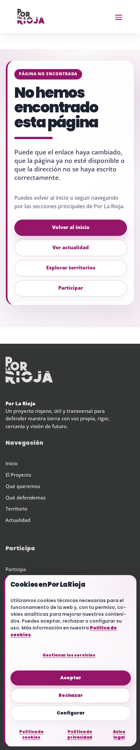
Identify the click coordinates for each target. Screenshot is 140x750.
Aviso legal (119, 734)
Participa (16, 569)
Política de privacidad (79, 734)
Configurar (70, 713)
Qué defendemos (26, 498)
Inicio (12, 464)
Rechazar (71, 695)
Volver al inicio (71, 227)
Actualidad (18, 520)
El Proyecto (18, 475)
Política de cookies (31, 734)
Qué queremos (23, 486)
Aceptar (70, 678)
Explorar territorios (70, 268)
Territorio (16, 509)
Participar (70, 288)
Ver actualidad (70, 248)
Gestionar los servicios (69, 655)
